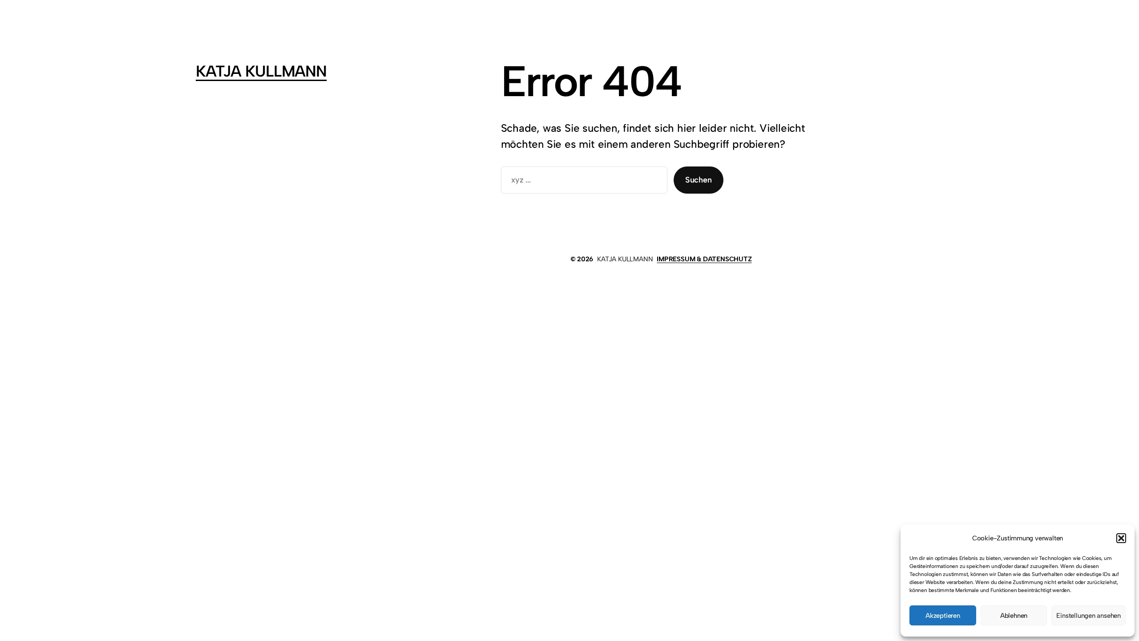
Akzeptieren (942, 616)
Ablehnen (1013, 616)
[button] (1121, 538)
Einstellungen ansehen (1088, 616)
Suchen (698, 180)
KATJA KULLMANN (261, 71)
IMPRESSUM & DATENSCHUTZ (704, 259)
